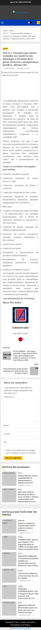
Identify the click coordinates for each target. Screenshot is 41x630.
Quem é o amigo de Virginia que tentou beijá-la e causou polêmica (26, 526)
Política (20, 537)
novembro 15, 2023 (23, 68)
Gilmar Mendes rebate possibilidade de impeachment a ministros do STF (27, 479)
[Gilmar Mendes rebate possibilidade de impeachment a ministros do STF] (9, 479)
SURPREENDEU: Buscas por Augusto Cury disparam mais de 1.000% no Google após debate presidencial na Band (28, 546)
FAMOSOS (21, 520)
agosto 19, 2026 (24, 485)
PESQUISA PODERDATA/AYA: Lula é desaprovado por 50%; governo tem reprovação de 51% (28, 594)
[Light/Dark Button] (30, 23)
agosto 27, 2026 (24, 533)
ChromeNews (15, 625)
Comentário (9, 397)
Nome (7, 425)
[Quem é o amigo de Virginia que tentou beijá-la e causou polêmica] (9, 526)
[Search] (34, 23)
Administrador (9, 68)
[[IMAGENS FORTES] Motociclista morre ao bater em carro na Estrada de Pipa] (9, 608)
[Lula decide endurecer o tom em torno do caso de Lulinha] (9, 575)
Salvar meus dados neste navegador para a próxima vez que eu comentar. (21, 451)
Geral (20, 553)
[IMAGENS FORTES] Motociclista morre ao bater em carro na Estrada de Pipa (27, 609)
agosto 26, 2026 (25, 615)
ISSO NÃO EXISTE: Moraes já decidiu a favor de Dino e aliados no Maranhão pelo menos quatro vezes (28, 497)
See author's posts (20, 333)
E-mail (7, 434)
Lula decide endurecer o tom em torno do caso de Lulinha (28, 575)
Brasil (5, 49)
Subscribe (38, 22)
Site (5, 442)
